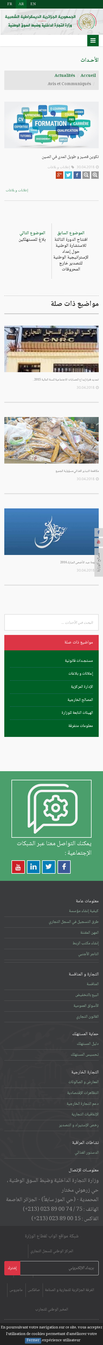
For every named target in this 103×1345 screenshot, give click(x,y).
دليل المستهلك (88, 1044)
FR (9, 4)
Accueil (88, 76)
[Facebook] (98, 532)
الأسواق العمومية (86, 1006)
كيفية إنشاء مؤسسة (84, 911)
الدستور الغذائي (87, 1152)
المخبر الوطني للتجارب (51, 1309)
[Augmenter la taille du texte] (95, 175)
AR (21, 4)
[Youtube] (98, 542)
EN (33, 4)
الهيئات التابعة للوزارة (77, 712)
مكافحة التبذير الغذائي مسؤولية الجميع (77, 471)
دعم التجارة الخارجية (83, 1104)
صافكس (34, 1290)
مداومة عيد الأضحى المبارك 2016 (79, 562)
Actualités (65, 76)
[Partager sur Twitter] (68, 175)
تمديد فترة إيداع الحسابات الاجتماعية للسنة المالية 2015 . (66, 379)
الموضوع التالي (32, 236)
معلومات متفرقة (80, 726)
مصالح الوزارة (99, 562)
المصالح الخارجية (80, 700)
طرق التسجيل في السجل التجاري (74, 922)
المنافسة (93, 984)
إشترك (12, 1268)
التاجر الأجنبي (88, 954)
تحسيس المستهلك (85, 1054)
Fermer (33, 1341)
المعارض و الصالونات (83, 1082)
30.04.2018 (85, 167)
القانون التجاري (87, 1016)
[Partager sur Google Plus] (59, 175)
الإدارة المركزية (82, 686)
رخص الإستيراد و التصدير (79, 1125)
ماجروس (16, 1290)
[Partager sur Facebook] (77, 175)
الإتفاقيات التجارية (85, 1114)
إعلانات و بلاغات (58, 167)
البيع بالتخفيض (87, 995)
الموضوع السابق (70, 251)
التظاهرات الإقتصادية (83, 1093)
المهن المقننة (89, 932)
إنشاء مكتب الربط (85, 943)
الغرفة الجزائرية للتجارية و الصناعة (69, 1290)
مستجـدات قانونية (79, 661)
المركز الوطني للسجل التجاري (51, 1251)
